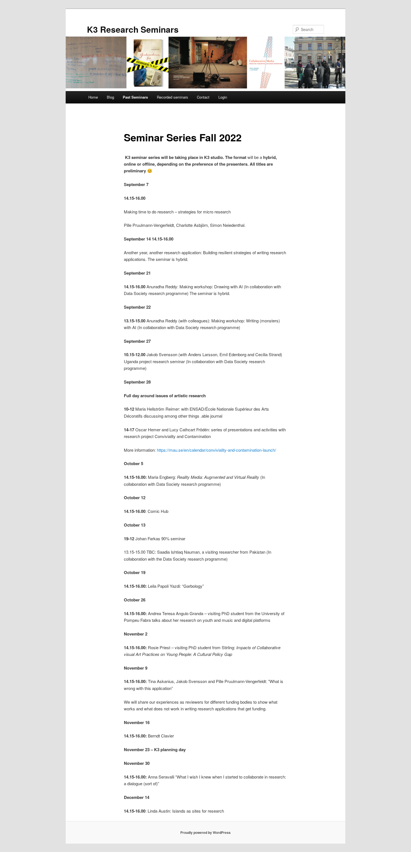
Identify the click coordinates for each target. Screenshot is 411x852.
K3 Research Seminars (133, 29)
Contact (203, 97)
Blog (110, 97)
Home (93, 97)
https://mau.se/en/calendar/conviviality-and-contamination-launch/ (216, 450)
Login (222, 97)
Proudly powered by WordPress (205, 832)
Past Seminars (135, 97)
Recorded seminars (172, 97)
